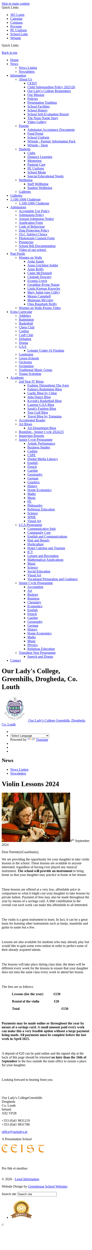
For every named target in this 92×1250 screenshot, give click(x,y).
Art (29, 591)
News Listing (28, 68)
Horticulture (35, 544)
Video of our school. (32, 250)
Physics (32, 645)
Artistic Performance (41, 443)
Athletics (25, 315)
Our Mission (35, 95)
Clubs (31, 153)
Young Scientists (30, 374)
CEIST (32, 83)
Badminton (26, 319)
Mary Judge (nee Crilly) (43, 292)
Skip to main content (16, 3)
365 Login (17, 15)
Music (31, 498)
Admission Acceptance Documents (51, 129)
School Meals (36, 172)
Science (32, 513)
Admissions (18, 207)
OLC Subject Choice (33, 234)
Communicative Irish (41, 529)
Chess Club (26, 327)
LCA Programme (30, 525)
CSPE (31, 455)
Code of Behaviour (32, 226)
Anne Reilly (35, 269)
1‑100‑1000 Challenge (25, 199)
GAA (23, 346)
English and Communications (47, 536)
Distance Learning (39, 157)
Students (24, 149)
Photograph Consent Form (37, 238)
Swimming (26, 366)
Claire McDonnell (39, 273)
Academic (17, 377)
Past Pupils (17, 253)
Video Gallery (36, 122)
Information (18, 75)
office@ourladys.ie (14, 1132)
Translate (42, 739)
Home (14, 60)
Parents (24, 126)
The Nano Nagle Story (42, 118)
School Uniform (38, 137)
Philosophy (35, 505)
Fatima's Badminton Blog (44, 389)
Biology (32, 594)
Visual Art (34, 521)
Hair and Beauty (38, 540)
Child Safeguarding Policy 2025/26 (51, 87)
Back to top (9, 52)
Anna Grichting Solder (42, 265)
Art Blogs (25, 424)
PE (29, 501)
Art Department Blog (41, 428)
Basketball (26, 323)
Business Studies (38, 447)
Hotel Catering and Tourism (46, 548)
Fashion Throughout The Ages (48, 385)
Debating (25, 339)
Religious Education (41, 509)
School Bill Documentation (37, 246)
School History (37, 110)
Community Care (39, 532)
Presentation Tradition (42, 102)
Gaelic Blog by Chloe (42, 393)
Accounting (35, 587)
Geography (35, 474)
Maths (31, 494)
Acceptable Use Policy (34, 211)
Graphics (33, 482)
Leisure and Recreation (43, 556)
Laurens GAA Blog (40, 405)
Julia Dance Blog (39, 397)
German (32, 478)
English (32, 463)
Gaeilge (32, 470)
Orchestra (25, 362)
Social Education (38, 571)
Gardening (26, 354)
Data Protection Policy (34, 230)
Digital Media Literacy (42, 459)
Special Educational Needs (45, 176)
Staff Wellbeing (37, 184)
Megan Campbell (39, 296)
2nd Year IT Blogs (31, 381)
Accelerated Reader (32, 420)
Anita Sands (35, 261)
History (32, 486)
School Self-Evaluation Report (48, 114)
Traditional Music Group (35, 370)
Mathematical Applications (45, 560)
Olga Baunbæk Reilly (42, 304)
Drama (23, 343)
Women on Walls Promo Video (40, 308)
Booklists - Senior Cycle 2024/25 (41, 432)
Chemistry (34, 602)
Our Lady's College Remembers (49, 91)
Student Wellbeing (39, 188)
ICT (30, 552)
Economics (34, 606)
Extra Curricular (21, 312)
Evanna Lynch (37, 281)
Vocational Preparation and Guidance (52, 579)
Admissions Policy (31, 215)
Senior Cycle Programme (36, 583)
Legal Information (27, 1179)
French (32, 467)
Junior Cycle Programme (35, 439)
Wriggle (15, 38)
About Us (25, 79)
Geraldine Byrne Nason (43, 284)
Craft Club (26, 335)
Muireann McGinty (40, 300)
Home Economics (39, 490)
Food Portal (35, 133)
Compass (16, 22)
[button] (20, 45)
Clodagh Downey (39, 277)
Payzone (16, 26)
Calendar (16, 18)
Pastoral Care (36, 164)
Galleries (25, 191)
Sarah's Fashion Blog (41, 408)
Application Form (31, 222)
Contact (15, 660)
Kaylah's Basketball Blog (44, 401)
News (14, 64)
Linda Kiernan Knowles (43, 288)
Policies (32, 99)
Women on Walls (30, 257)
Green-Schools (29, 358)
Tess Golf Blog (37, 412)
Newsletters (27, 71)
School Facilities (38, 106)
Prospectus (26, 242)
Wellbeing (26, 180)
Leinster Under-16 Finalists (45, 350)
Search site (9, 1194)
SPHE (31, 517)
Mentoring (34, 160)
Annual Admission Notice (36, 219)
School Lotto (19, 34)
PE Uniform (18, 30)
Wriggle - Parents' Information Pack (51, 141)
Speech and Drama (40, 656)
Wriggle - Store (37, 145)
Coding (24, 331)
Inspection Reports (31, 436)
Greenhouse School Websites (47, 1186)
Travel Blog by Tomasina (44, 416)
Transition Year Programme (37, 652)
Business (33, 598)
